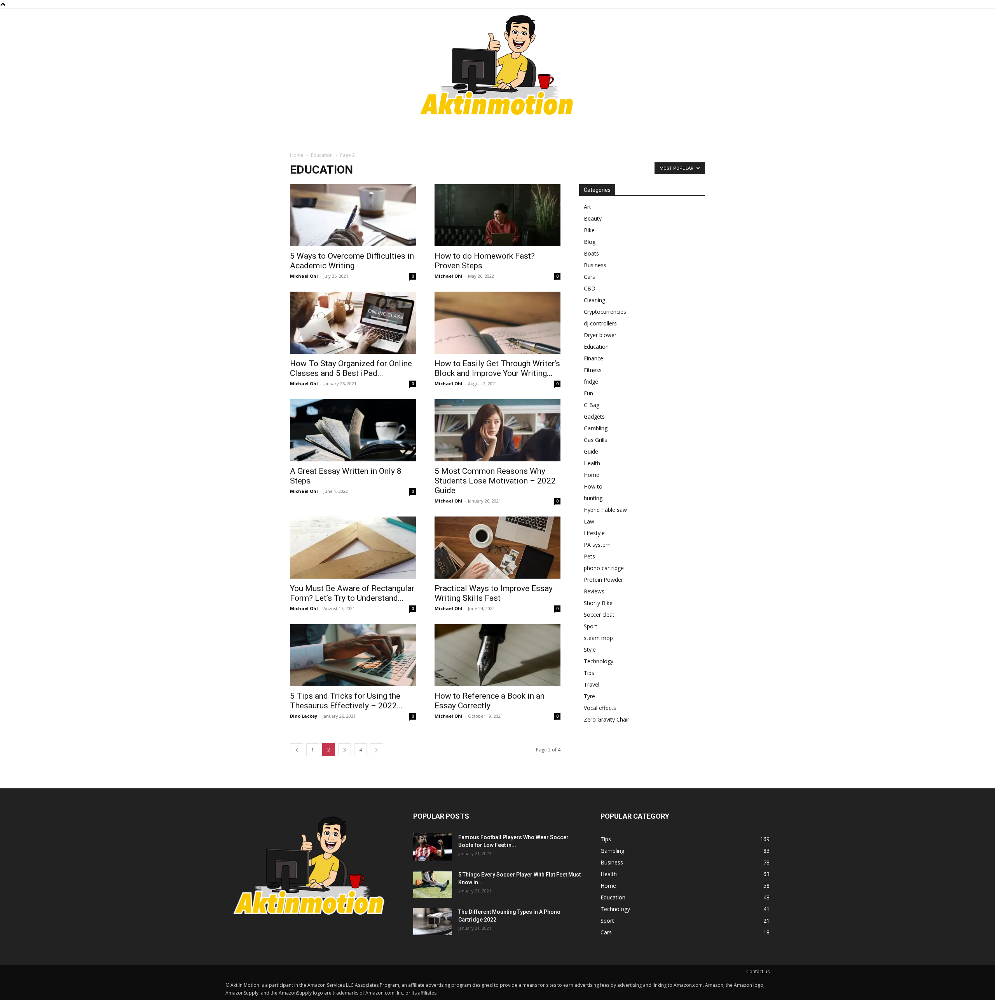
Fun (588, 393)
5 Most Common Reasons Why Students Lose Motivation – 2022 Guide (495, 480)
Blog (589, 241)
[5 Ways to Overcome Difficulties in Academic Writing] (353, 215)
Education (322, 155)
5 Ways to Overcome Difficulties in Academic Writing (352, 260)
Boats (591, 253)
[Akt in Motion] (497, 67)
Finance (593, 358)
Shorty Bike (598, 603)
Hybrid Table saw (605, 509)
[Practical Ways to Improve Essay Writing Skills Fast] (497, 548)
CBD (589, 288)
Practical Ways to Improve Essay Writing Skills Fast (494, 593)
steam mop (598, 638)
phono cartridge (604, 568)
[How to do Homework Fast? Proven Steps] (497, 215)
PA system (597, 544)
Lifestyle (594, 533)
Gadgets (594, 416)
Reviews (594, 591)
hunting (593, 498)
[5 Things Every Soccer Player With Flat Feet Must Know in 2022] (432, 884)
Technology (598, 661)
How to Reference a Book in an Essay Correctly (490, 700)
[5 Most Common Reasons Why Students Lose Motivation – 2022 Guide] (497, 430)
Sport (590, 626)
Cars (589, 276)
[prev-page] (296, 749)
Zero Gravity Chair (606, 719)
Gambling (595, 428)
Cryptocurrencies (605, 311)
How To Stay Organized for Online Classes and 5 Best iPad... (351, 368)
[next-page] (376, 749)
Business (595, 265)
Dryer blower (600, 335)
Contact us (758, 971)
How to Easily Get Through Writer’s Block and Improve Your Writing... (497, 368)
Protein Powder (603, 579)
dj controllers (600, 323)
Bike (589, 230)
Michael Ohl (304, 276)
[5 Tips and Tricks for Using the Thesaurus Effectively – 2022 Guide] (353, 655)
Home (297, 155)
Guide (591, 451)
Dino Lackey (303, 716)
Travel (591, 684)
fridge (591, 381)
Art (587, 206)
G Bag (591, 405)
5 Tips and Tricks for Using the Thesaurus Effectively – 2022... (346, 700)
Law (589, 521)
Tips (589, 673)
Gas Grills (595, 439)
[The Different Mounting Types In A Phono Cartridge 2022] (432, 921)
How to (593, 486)
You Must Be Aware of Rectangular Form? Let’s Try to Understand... (352, 593)
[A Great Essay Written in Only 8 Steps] (353, 430)
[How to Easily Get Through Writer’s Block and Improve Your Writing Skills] (497, 323)
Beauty (593, 218)
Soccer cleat (599, 614)
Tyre (589, 696)
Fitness (593, 370)
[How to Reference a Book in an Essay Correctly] (497, 655)
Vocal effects (600, 707)
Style (590, 649)
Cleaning (594, 300)
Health (592, 463)
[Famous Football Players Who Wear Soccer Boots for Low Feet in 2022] (432, 847)
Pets (589, 556)
